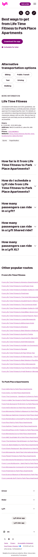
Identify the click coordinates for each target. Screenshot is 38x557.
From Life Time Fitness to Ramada (14, 349)
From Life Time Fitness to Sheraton (15, 327)
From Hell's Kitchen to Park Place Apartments (19, 408)
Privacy (12, 543)
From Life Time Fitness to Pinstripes (15, 293)
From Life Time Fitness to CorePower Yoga (17, 286)
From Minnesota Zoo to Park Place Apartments (19, 434)
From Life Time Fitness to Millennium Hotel (18, 323)
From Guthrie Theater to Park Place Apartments (19, 426)
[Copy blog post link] (34, 13)
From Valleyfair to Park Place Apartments (17, 389)
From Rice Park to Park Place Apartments (17, 422)
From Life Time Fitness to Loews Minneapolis (18, 319)
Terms (6, 543)
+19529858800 (13, 131)
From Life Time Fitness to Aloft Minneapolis (18, 342)
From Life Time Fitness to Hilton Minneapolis (18, 364)
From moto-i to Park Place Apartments (16, 393)
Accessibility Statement (25, 543)
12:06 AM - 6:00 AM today (12, 125)
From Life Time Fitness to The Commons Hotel (19, 304)
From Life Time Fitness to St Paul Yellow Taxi (18, 353)
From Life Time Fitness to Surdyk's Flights (17, 334)
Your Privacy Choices (11, 546)
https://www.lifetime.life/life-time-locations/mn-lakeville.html (18, 135)
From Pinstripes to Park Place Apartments (17, 471)
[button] (34, 3)
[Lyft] (5, 4)
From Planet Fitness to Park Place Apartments (19, 456)
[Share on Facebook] (27, 13)
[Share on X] (21, 13)
